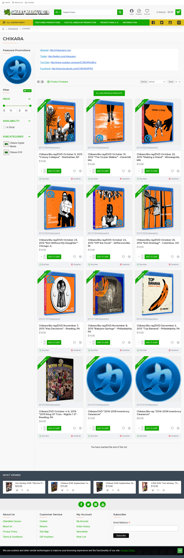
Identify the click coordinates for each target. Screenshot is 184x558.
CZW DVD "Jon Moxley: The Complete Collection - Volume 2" (165, 483)
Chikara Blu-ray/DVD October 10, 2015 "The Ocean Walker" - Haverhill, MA (109, 157)
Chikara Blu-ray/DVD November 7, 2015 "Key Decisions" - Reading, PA (59, 327)
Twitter (43, 56)
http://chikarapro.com (60, 50)
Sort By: (144, 82)
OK (180, 551)
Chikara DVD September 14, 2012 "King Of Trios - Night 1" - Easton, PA (75, 483)
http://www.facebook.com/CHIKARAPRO (72, 68)
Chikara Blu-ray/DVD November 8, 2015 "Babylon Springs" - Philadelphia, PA (110, 328)
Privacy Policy (128, 550)
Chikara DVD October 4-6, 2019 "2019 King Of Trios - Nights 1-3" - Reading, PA (58, 414)
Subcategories (13, 136)
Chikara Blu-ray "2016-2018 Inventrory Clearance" (159, 413)
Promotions (13, 29)
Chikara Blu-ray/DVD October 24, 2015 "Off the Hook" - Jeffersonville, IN (109, 243)
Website (44, 50)
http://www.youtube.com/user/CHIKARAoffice (73, 62)
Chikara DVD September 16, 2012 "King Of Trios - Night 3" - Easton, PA (120, 483)
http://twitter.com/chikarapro (62, 56)
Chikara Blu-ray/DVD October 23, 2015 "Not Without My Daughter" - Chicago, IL (59, 243)
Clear (28, 91)
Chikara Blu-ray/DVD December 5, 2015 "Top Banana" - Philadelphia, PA (158, 327)
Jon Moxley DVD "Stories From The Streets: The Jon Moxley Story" (29, 483)
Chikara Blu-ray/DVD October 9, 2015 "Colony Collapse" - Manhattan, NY (60, 156)
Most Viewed (12, 475)
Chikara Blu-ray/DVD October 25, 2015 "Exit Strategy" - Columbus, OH (158, 241)
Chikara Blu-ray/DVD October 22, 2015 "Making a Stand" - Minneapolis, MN (158, 157)
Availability (11, 121)
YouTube (44, 62)
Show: (171, 82)
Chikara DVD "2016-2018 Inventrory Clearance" (108, 413)
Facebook (45, 68)
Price (6, 99)
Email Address (121, 523)
